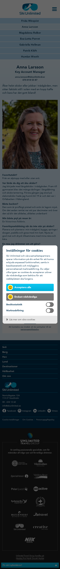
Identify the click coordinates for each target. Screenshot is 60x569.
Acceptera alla (22, 287)
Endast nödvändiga (25, 296)
